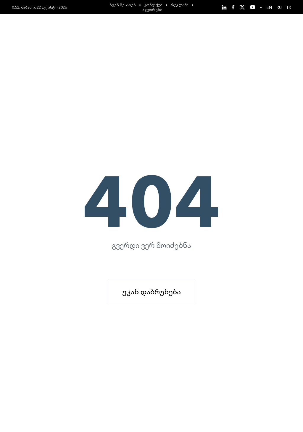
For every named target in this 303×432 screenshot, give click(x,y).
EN (269, 7)
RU (279, 7)
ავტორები (152, 9)
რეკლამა (179, 4)
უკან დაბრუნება (151, 291)
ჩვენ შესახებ (122, 4)
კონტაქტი (153, 4)
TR (288, 7)
